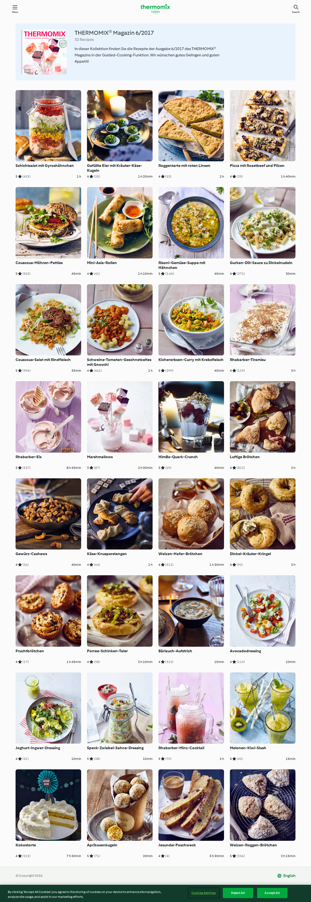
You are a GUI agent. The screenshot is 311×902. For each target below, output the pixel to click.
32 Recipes (84, 39)
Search (296, 12)
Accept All (272, 893)
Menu (15, 12)
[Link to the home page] (155, 9)
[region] (155, 893)
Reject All (237, 893)
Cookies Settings (203, 893)
